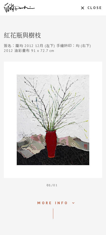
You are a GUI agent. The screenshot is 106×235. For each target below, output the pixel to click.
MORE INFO (52, 203)
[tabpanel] (53, 120)
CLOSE (94, 8)
